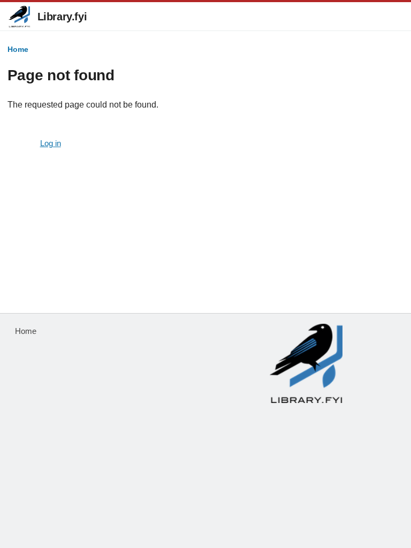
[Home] (306, 363)
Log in (50, 143)
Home (17, 49)
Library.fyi (62, 16)
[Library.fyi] (19, 16)
